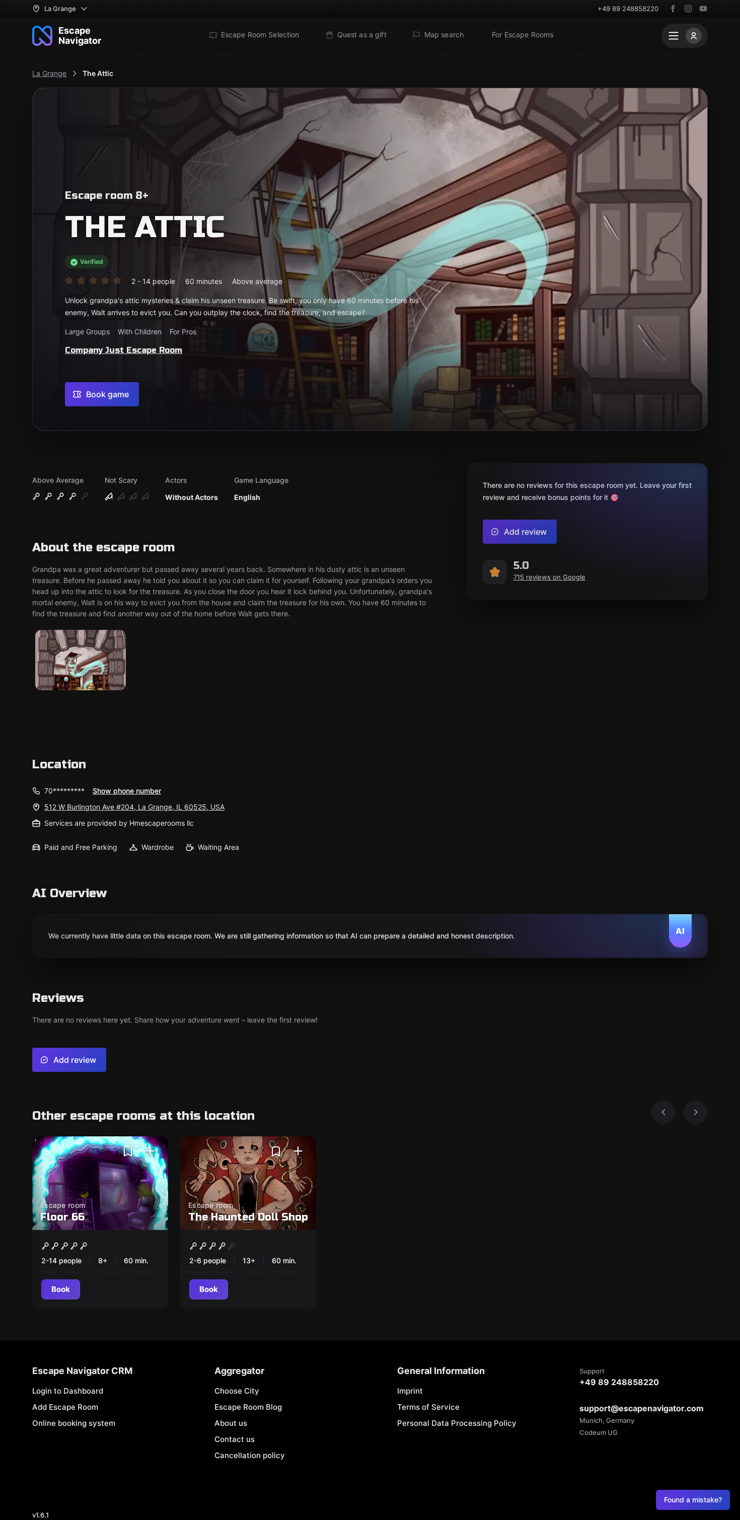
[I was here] (150, 1151)
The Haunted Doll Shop (248, 1217)
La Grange (49, 73)
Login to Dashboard (67, 1391)
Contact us (234, 1439)
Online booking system (73, 1423)
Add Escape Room (65, 1407)
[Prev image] (663, 1112)
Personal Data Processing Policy (456, 1423)
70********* (64, 790)
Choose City (236, 1391)
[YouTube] (703, 8)
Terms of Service (428, 1407)
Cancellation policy (249, 1455)
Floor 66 (62, 1217)
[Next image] (696, 1112)
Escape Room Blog (248, 1407)
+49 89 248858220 (628, 9)
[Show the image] (80, 660)
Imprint (410, 1391)
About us (230, 1423)
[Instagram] (688, 8)
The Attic (98, 73)
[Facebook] (673, 8)
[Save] (128, 1151)
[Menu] (684, 36)
